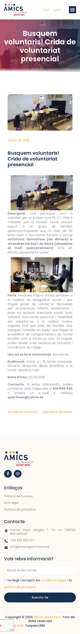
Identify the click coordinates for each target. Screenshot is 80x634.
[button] (72, 10)
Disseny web (13, 625)
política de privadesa (20, 587)
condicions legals (54, 580)
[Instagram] (18, 474)
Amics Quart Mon (47, 617)
